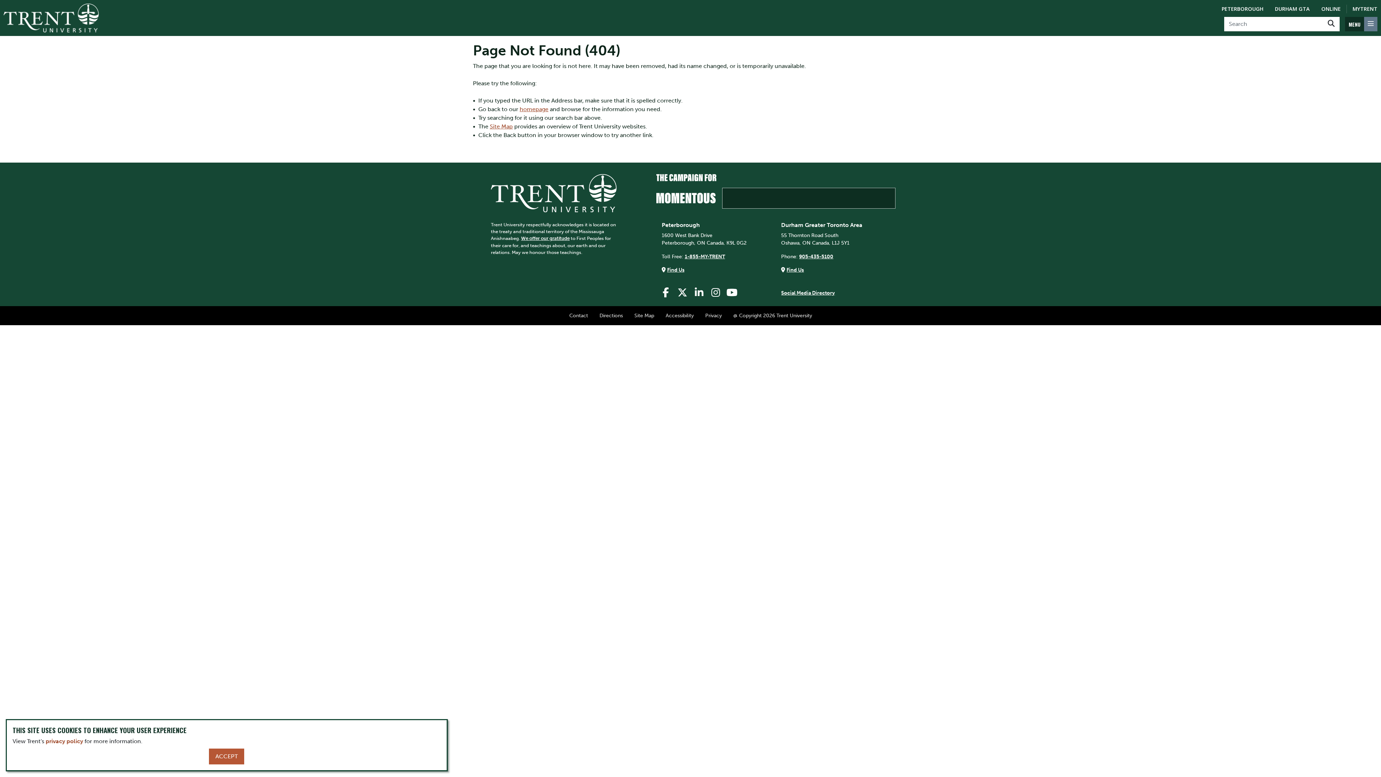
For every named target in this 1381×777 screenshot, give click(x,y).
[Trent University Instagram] (716, 293)
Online (1331, 8)
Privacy (713, 315)
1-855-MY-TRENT (705, 256)
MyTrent (1365, 8)
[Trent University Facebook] (666, 293)
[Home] (51, 18)
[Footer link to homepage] (554, 192)
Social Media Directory (808, 293)
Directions (611, 315)
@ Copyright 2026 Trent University (772, 315)
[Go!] (1331, 24)
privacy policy (64, 741)
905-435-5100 (816, 256)
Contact (578, 315)
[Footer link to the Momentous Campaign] (775, 191)
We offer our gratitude (545, 238)
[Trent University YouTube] (732, 293)
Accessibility (680, 315)
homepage (534, 109)
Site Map (501, 126)
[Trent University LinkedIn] (699, 293)
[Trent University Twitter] (682, 293)
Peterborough (1242, 8)
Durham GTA (1292, 8)
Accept (226, 756)
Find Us (675, 270)
